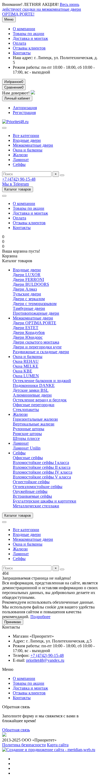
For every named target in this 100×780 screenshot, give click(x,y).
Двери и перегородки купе (37, 347)
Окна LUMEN (26, 376)
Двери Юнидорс (28, 337)
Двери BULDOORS (31, 284)
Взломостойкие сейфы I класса (41, 462)
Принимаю (12, 622)
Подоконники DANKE (34, 385)
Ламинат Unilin (27, 448)
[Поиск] (62, 175)
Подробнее (40, 616)
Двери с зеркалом (29, 298)
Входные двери (27, 140)
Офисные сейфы (28, 457)
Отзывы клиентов (29, 48)
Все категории (26, 135)
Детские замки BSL (31, 390)
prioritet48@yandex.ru (45, 660)
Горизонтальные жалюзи (35, 419)
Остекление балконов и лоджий (42, 380)
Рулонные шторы (28, 429)
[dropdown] (4, 196)
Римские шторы (27, 433)
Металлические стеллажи (36, 506)
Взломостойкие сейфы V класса (42, 477)
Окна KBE (22, 371)
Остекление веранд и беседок (40, 400)
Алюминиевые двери (32, 395)
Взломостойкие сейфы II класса (41, 467)
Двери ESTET (25, 327)
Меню (9, 19)
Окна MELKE (25, 366)
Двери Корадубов (29, 332)
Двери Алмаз (25, 289)
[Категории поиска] (4, 128)
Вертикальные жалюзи (33, 424)
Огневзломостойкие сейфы (37, 486)
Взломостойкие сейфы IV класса (42, 472)
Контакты (22, 53)
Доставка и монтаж (30, 38)
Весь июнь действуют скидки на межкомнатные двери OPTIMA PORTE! (41, 9)
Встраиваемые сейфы (32, 496)
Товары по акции (28, 33)
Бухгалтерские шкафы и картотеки (44, 501)
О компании (24, 28)
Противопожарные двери (36, 313)
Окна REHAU (26, 361)
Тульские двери (27, 294)
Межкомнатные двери (33, 145)
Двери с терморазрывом (35, 303)
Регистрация (24, 112)
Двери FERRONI (28, 279)
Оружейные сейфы (30, 491)
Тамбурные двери (29, 308)
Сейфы (19, 164)
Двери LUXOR (27, 274)
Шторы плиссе (26, 438)
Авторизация (25, 107)
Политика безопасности (24, 745)
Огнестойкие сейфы (31, 482)
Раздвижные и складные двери (41, 351)
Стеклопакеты (26, 409)
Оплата (19, 43)
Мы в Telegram (15, 184)
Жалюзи (20, 155)
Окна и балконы (27, 150)
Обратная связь (16, 730)
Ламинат (21, 159)
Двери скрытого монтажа (36, 342)
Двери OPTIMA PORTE (34, 323)
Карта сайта (58, 745)
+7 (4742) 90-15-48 (18, 179)
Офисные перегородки (33, 404)
